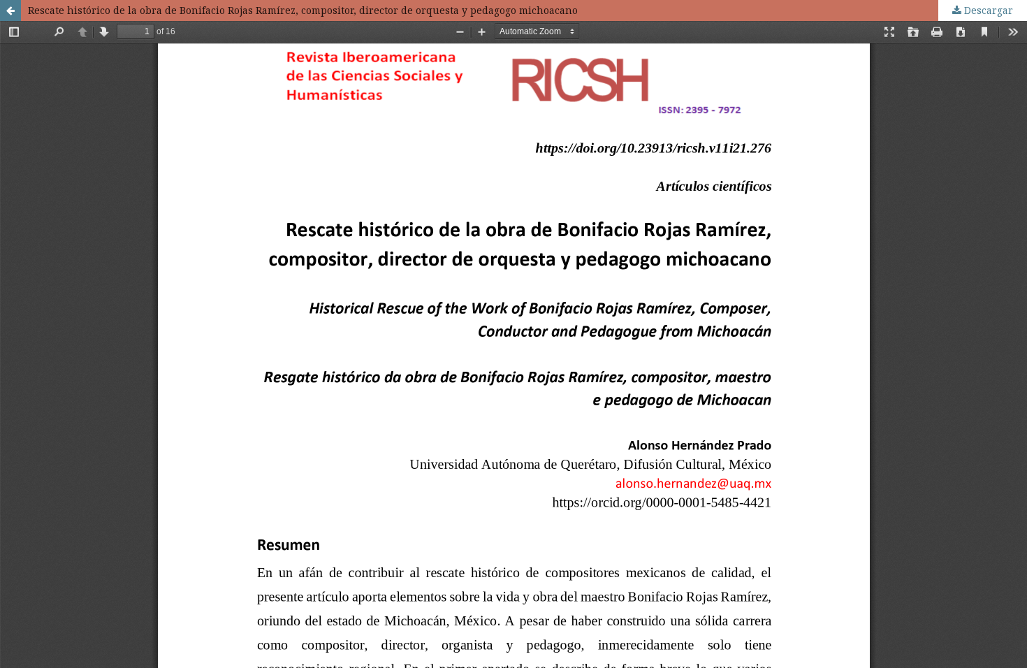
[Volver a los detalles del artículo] (10, 10)
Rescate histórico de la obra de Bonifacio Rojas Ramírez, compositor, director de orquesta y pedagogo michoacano (303, 10)
